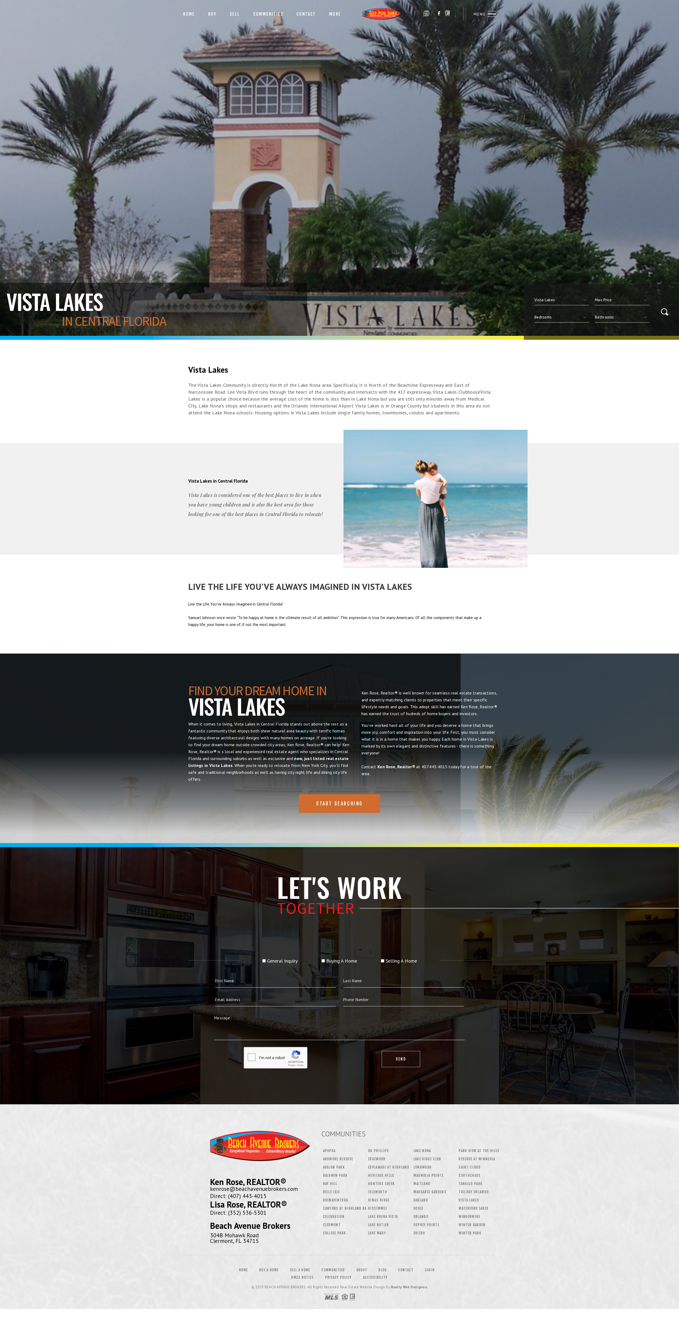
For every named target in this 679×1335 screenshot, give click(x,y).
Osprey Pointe (426, 1225)
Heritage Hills (381, 1175)
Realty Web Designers (409, 1287)
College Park (334, 1233)
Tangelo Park (470, 1184)
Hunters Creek (381, 1184)
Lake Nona (422, 1151)
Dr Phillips (378, 1151)
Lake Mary (377, 1233)
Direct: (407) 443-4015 (238, 1196)
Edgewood (377, 1159)
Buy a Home (268, 1270)
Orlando (421, 1216)
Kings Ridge (379, 1200)
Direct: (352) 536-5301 (238, 1212)
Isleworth (377, 1192)
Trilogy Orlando (474, 1192)
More (335, 14)
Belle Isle (331, 1192)
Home (189, 14)
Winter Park (470, 1233)
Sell (235, 14)
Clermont (332, 1225)
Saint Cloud (470, 1167)
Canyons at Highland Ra (345, 1208)
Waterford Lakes (474, 1208)
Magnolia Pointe (429, 1175)
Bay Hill (330, 1184)
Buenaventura (335, 1200)
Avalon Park (334, 1167)
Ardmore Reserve (338, 1159)
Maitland (422, 1184)
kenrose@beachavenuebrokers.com (254, 1188)
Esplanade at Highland (388, 1167)
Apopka (329, 1151)
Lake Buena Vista (383, 1216)
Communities (268, 14)
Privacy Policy (338, 1277)
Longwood (423, 1167)
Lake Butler (378, 1225)
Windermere (469, 1216)
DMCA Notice (302, 1277)
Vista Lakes (469, 1200)
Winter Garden (472, 1225)
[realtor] (447, 14)
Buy (212, 14)
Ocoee (419, 1208)
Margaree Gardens (430, 1192)
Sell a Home (300, 1270)
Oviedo (419, 1233)
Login (430, 1270)
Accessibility (375, 1277)
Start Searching (339, 803)
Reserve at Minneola (477, 1159)
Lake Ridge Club (427, 1159)
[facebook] (439, 14)
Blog (382, 1270)
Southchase (469, 1175)
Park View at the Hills (479, 1151)
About (361, 1270)
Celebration (334, 1216)
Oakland (421, 1200)
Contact (306, 14)
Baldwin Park (335, 1175)
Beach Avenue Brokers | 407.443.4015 (384, 14)
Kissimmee (377, 1208)
